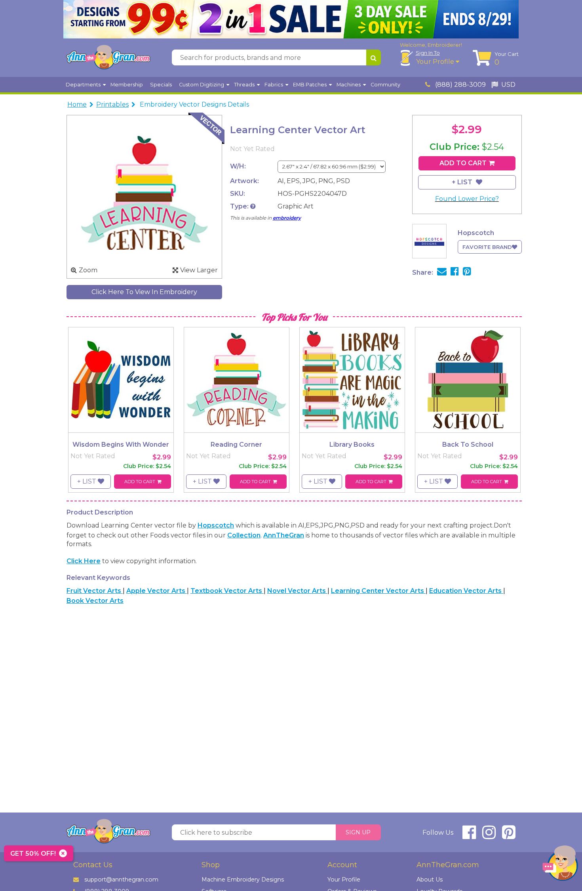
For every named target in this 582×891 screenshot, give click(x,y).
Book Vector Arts (95, 600)
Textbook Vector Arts (227, 591)
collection (244, 535)
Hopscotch (216, 525)
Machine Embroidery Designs (243, 879)
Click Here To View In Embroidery (144, 292)
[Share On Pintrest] (467, 272)
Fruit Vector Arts (95, 591)
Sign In (428, 53)
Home (77, 104)
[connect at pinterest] (508, 835)
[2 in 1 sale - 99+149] (291, 19)
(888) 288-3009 (460, 84)
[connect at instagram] (489, 835)
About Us (430, 879)
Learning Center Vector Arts (378, 591)
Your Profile (436, 61)
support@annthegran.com (121, 879)
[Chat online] (560, 865)
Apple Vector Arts (156, 591)
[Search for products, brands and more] (373, 57)
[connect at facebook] (469, 835)
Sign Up (358, 832)
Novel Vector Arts (297, 591)
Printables (112, 104)
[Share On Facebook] (455, 272)
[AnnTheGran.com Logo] (108, 57)
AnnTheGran (283, 535)
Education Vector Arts (466, 591)
